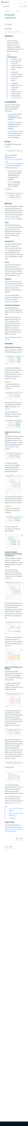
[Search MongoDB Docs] (20, 6)
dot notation (10, 447)
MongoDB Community (14, 131)
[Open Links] (25, 2)
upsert (6, 227)
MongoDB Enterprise (13, 122)
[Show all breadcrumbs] (13, 11)
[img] (6, 32)
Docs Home (7, 11)
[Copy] (22, 151)
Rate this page (8, 28)
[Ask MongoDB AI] (23, 6)
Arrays (17, 11)
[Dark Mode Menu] (25, 6)
